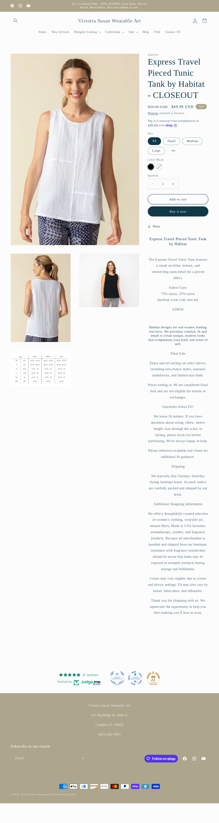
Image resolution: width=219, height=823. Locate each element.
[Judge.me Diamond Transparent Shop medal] (135, 678)
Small (171, 141)
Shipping (153, 113)
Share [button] (156, 226)
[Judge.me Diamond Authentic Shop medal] (117, 678)
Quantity (153, 175)
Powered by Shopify (64, 794)
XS (154, 141)
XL (175, 152)
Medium (192, 141)
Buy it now (178, 211)
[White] (159, 167)
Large (156, 150)
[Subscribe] (82, 758)
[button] (15, 20)
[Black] (151, 167)
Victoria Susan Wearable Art (36, 794)
